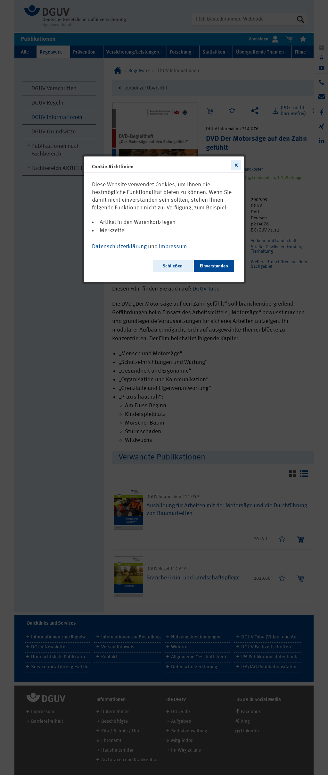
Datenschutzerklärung (119, 246)
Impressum (173, 246)
